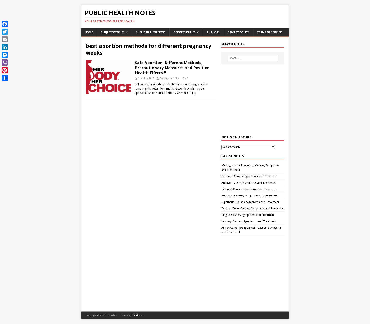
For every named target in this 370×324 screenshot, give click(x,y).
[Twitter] (4, 32)
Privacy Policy (238, 32)
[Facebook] (4, 24)
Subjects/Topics (113, 32)
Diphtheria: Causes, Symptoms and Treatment (250, 202)
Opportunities (184, 32)
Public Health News (151, 32)
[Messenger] (4, 55)
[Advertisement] (252, 102)
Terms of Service (269, 32)
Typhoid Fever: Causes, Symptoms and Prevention (252, 208)
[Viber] (4, 62)
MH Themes (138, 315)
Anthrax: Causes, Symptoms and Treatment (248, 182)
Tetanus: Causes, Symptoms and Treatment (249, 189)
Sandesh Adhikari (170, 78)
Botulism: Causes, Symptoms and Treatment (249, 176)
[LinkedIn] (4, 47)
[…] (194, 93)
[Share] (4, 78)
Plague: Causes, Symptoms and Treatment (248, 215)
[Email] (4, 39)
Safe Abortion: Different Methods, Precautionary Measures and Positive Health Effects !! (172, 67)
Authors (213, 32)
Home (89, 32)
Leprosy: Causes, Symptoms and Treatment (248, 221)
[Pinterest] (4, 70)
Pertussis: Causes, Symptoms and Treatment (249, 195)
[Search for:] (253, 58)
